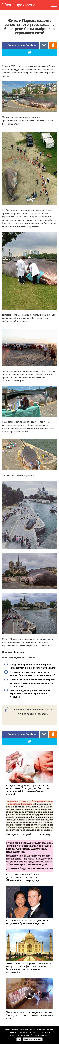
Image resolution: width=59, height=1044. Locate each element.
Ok (19, 1039)
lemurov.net (19, 652)
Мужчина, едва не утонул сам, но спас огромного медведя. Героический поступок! (30, 693)
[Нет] (55, 1035)
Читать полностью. (32, 1039)
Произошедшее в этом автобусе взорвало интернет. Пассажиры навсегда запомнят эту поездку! (33, 682)
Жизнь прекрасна (18, 5)
